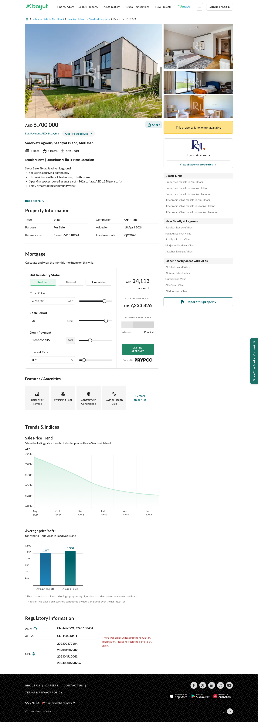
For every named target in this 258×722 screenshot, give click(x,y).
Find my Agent (65, 6)
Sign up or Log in (219, 6)
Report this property (201, 302)
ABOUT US (32, 685)
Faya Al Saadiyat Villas (178, 233)
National (71, 282)
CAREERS (51, 685)
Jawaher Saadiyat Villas (179, 251)
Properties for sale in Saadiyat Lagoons (188, 194)
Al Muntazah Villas (176, 291)
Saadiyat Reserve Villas (179, 227)
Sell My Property (88, 6)
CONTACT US (73, 685)
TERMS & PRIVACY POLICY (43, 692)
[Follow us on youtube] (229, 685)
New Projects (163, 6)
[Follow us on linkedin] (211, 685)
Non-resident (99, 282)
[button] (254, 361)
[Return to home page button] (37, 7)
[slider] (104, 301)
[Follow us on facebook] (193, 685)
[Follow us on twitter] (202, 685)
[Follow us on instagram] (220, 685)
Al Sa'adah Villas (174, 284)
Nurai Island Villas (175, 278)
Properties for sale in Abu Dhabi (184, 181)
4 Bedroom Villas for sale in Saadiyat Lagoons (191, 211)
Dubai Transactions (138, 6)
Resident (43, 282)
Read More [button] (33, 200)
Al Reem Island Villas (177, 273)
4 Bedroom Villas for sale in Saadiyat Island (190, 205)
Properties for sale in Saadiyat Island (186, 187)
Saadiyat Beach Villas (177, 239)
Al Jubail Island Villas (177, 267)
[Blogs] (184, 7)
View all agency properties (196, 164)
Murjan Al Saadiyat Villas (179, 245)
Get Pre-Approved (137, 349)
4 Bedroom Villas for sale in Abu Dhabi (187, 199)
